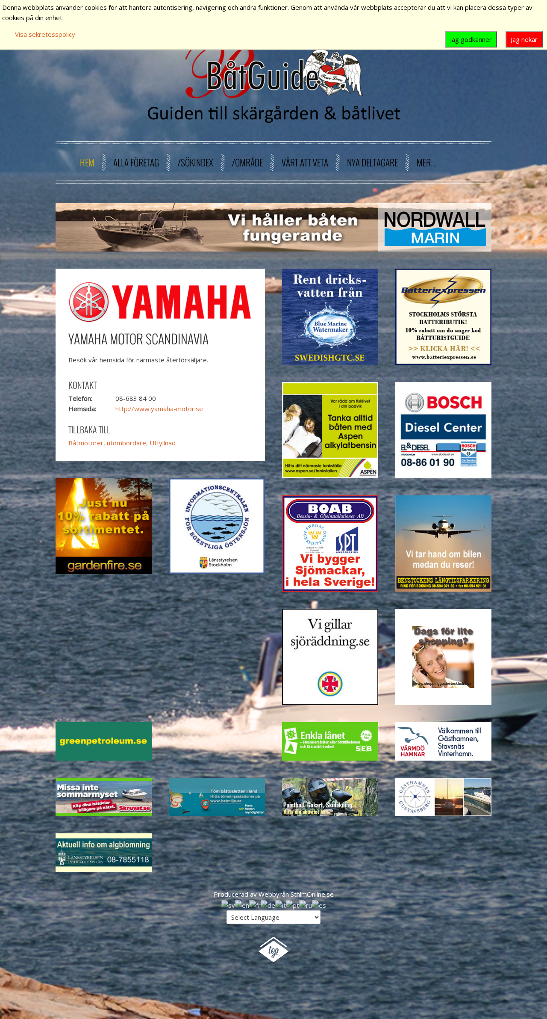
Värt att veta (305, 162)
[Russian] (305, 904)
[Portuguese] (292, 904)
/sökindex (195, 162)
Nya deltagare (372, 162)
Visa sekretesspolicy (45, 34)
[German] (268, 904)
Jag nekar (524, 39)
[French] (255, 904)
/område (247, 162)
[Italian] (280, 904)
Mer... (426, 162)
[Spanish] (319, 904)
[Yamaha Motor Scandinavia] (160, 301)
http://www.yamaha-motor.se (159, 408)
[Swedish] (228, 904)
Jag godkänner (471, 39)
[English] (242, 904)
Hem (87, 162)
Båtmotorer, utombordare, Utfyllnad (122, 442)
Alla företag (136, 162)
